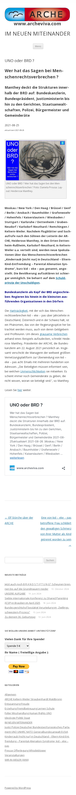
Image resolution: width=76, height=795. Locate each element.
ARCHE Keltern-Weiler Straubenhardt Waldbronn (33, 699)
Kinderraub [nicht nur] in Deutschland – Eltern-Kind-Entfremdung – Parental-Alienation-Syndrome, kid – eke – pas (37, 741)
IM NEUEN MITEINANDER (18, 722)
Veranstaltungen (15, 755)
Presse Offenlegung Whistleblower (25, 750)
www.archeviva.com (37, 23)
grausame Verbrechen (53, 334)
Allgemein (10, 694)
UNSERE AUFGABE (15, 593)
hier (20, 390)
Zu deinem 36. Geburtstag (20, 617)
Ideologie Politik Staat (17, 718)
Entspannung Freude (17, 704)
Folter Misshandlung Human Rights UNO (28, 713)
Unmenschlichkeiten (32, 371)
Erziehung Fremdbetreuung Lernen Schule (30, 708)
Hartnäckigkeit (19, 311)
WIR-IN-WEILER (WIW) (17, 760)
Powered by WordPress (18, 788)
